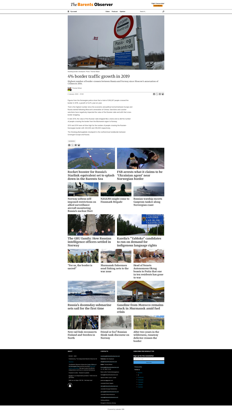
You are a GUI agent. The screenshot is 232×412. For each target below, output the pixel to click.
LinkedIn (140, 384)
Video (107, 11)
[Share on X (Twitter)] (157, 94)
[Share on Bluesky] (162, 94)
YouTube (140, 386)
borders (72, 141)
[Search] (163, 11)
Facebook (141, 377)
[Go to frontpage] (92, 4)
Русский (74, 11)
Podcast (115, 11)
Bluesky (140, 372)
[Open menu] (68, 11)
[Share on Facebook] (154, 94)
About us (71, 361)
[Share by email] (160, 94)
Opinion (122, 11)
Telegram (140, 382)
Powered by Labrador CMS (116, 409)
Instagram (140, 379)
